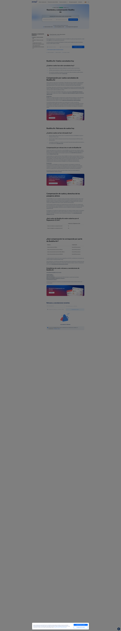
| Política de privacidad (63, 627)
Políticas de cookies (57, 627)
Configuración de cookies (81, 627)
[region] (60, 626)
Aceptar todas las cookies (80, 624)
